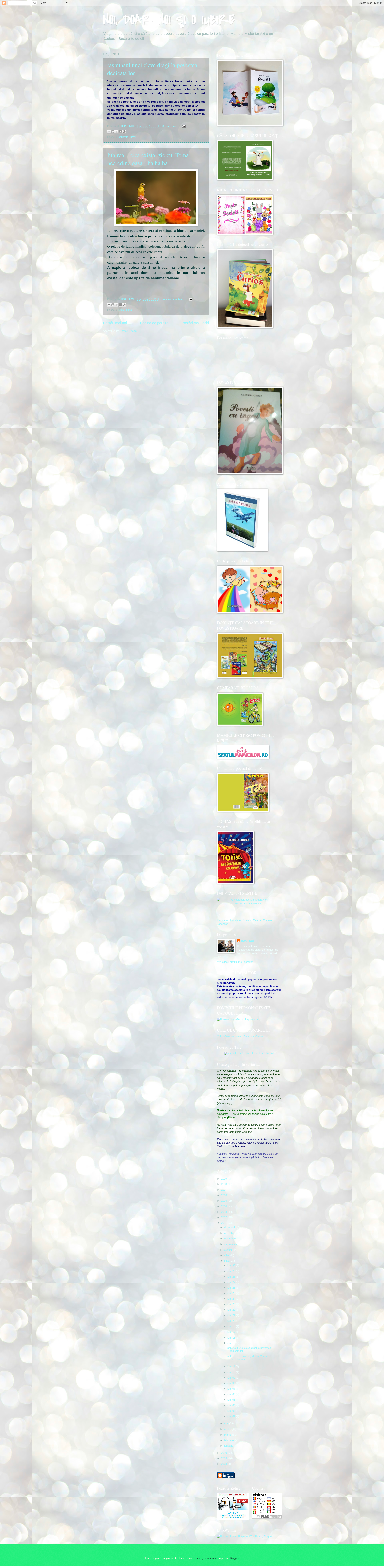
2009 (224, 1458)
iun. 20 (231, 1320)
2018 (224, 1184)
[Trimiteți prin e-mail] (109, 132)
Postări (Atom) (128, 330)
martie (228, 1434)
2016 (224, 1195)
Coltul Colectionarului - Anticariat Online (240, 1036)
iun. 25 (231, 1293)
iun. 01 (231, 1416)
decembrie (230, 1227)
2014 (224, 1206)
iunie (227, 1260)
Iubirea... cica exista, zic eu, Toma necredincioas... (247, 1358)
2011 (224, 1222)
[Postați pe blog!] (113, 132)
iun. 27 (231, 1282)
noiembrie (230, 1233)
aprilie (228, 1429)
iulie (227, 1255)
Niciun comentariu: (173, 299)
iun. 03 (231, 1410)
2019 (224, 1178)
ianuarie (229, 1445)
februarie (229, 1440)
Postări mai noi (115, 323)
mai (226, 1423)
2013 (224, 1211)
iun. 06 (231, 1394)
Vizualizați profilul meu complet (235, 961)
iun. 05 (231, 1399)
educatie (123, 137)
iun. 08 (231, 1383)
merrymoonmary (206, 1558)
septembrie (231, 1244)
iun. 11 (231, 1366)
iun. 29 (231, 1271)
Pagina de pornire (154, 323)
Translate (235, 920)
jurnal (133, 137)
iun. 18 (231, 1326)
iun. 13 (231, 1343)
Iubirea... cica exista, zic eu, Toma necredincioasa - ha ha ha (148, 159)
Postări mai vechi (195, 323)
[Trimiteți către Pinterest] (124, 132)
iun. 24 (231, 1298)
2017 (224, 1189)
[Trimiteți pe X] (117, 132)
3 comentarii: (170, 126)
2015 (224, 1200)
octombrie (230, 1238)
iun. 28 (231, 1276)
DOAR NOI (247, 940)
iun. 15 (231, 1337)
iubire (121, 309)
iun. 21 (231, 1315)
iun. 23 (231, 1304)
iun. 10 (231, 1372)
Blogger (234, 1558)
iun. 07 (231, 1388)
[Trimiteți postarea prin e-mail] (183, 126)
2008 (224, 1463)
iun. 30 (231, 1265)
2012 (224, 1217)
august (228, 1249)
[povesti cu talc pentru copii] (249, 1053)
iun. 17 (231, 1331)
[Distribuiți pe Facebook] (120, 132)
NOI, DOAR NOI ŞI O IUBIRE (169, 19)
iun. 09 (231, 1377)
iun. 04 (231, 1405)
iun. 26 (231, 1287)
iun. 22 (231, 1309)
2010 (224, 1452)
